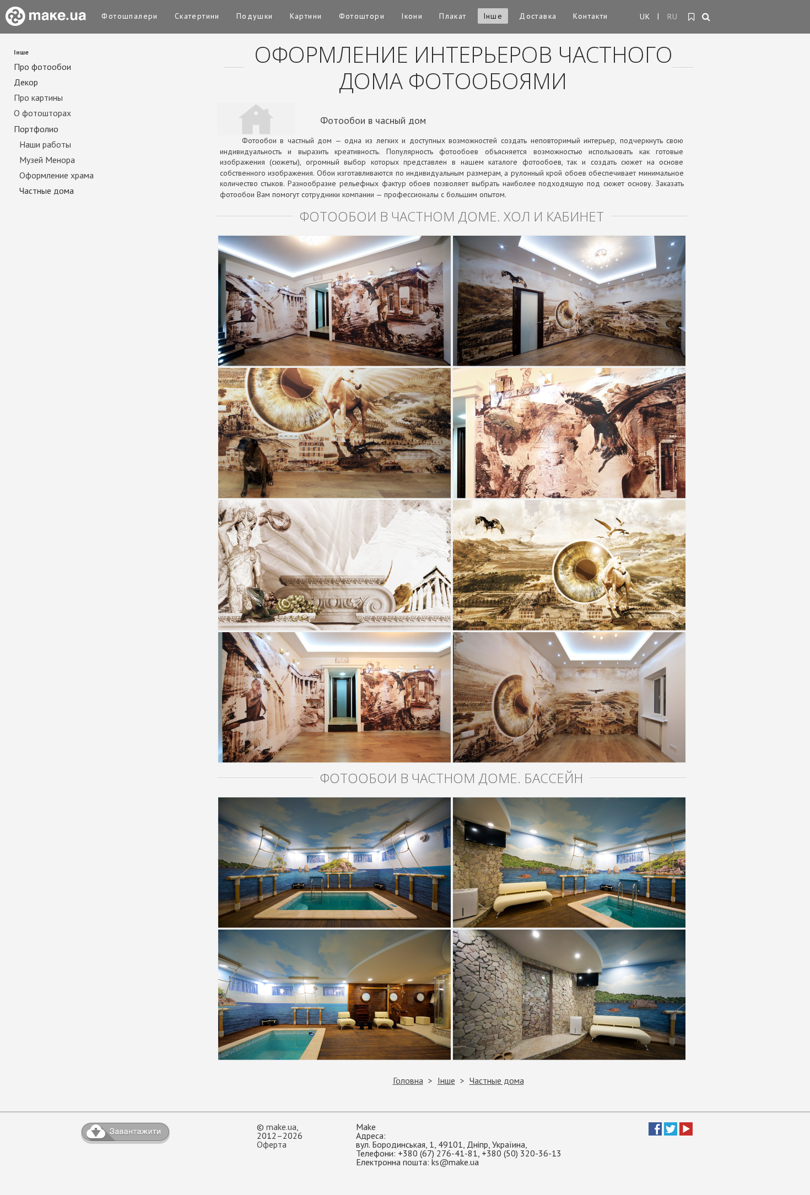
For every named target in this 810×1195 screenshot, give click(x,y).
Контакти (590, 16)
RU (672, 16)
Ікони (412, 16)
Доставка (538, 16)
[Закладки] (691, 17)
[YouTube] (686, 1132)
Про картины (38, 98)
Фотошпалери (129, 16)
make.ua (281, 1126)
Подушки (254, 16)
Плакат (452, 16)
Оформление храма (56, 175)
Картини (306, 16)
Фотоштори (362, 16)
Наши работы (45, 144)
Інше (493, 16)
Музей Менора (47, 160)
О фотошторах (42, 113)
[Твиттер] (670, 1132)
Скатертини (197, 16)
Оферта (272, 1144)
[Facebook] (655, 1132)
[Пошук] (707, 17)
